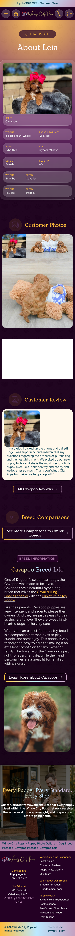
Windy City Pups (13, 843)
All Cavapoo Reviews (35, 489)
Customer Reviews (51, 865)
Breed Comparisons (51, 889)
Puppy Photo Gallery (41, 843)
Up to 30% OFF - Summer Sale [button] (37, 3)
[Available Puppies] (16, 13)
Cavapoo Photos (25, 848)
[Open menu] (5, 13)
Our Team (45, 874)
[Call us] (59, 13)
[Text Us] (69, 13)
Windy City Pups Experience (56, 857)
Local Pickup (47, 861)
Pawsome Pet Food (51, 912)
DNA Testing (47, 916)
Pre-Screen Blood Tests (53, 908)
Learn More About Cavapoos (33, 677)
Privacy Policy (56, 930)
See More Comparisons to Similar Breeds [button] (35, 533)
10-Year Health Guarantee (55, 899)
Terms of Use (55, 927)
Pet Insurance (48, 903)
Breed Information (50, 884)
